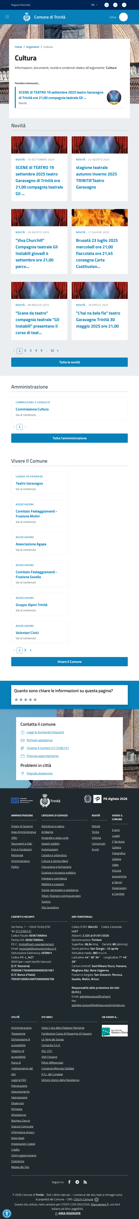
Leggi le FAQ (18, 1080)
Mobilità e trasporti (52, 884)
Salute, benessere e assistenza (59, 890)
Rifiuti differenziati (52, 1062)
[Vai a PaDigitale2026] (106, 798)
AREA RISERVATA (69, 1213)
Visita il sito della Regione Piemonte (62, 1028)
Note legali (17, 1138)
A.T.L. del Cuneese (52, 1074)
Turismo (45, 901)
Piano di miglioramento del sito (22, 1068)
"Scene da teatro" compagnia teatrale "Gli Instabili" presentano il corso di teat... (37, 323)
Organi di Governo (22, 826)
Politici (15, 867)
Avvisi (95, 849)
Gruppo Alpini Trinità (31, 605)
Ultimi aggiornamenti (23, 1155)
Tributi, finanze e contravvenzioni (61, 896)
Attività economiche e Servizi (119, 876)
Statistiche (17, 1161)
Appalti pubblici (50, 843)
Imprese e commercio (54, 878)
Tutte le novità (69, 362)
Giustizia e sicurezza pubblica (58, 872)
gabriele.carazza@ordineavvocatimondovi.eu (98, 1005)
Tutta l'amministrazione (70, 438)
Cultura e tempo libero (54, 861)
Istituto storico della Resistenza (60, 1080)
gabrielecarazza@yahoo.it (95, 996)
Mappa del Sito (20, 1167)
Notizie (96, 826)
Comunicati (98, 843)
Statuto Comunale (22, 1126)
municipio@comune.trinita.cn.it (37, 948)
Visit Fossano (49, 1057)
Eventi (116, 830)
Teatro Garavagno (29, 483)
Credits (15, 1149)
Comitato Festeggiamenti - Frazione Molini (36, 513)
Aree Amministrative (23, 832)
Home (18, 47)
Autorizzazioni (49, 849)
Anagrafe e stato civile (54, 838)
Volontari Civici (27, 632)
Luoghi (116, 836)
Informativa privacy (22, 1132)
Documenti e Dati (21, 843)
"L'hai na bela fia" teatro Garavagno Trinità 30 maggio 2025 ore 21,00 (98, 319)
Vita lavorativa (50, 907)
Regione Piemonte (20, 5)
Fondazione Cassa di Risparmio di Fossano (66, 1033)
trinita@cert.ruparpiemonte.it (36, 944)
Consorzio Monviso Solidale (57, 1068)
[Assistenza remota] (96, 1199)
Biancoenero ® (100, 1204)
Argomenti (32, 47)
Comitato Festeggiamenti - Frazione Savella (36, 574)
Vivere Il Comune (69, 661)
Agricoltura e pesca (52, 826)
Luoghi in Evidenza (29, 476)
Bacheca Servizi (20, 1120)
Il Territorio (118, 841)
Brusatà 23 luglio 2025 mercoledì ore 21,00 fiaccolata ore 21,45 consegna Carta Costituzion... (97, 253)
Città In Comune (83, 1199)
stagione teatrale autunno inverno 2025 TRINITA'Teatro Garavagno (96, 177)
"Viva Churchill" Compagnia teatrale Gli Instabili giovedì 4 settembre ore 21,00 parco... (37, 253)
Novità (21, 159)
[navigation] (7, 17)
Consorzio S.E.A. (50, 1045)
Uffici (14, 838)
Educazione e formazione (56, 867)
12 (52, 350)
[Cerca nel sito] (123, 17)
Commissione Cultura (32, 409)
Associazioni (25, 504)
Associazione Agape (31, 544)
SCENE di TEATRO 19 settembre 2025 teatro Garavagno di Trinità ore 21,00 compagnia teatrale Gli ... (61, 94)
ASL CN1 (46, 1051)
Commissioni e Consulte (33, 402)
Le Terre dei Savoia (52, 1039)
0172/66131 (23, 931)
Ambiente (47, 832)
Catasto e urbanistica (54, 855)
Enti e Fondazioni (21, 849)
